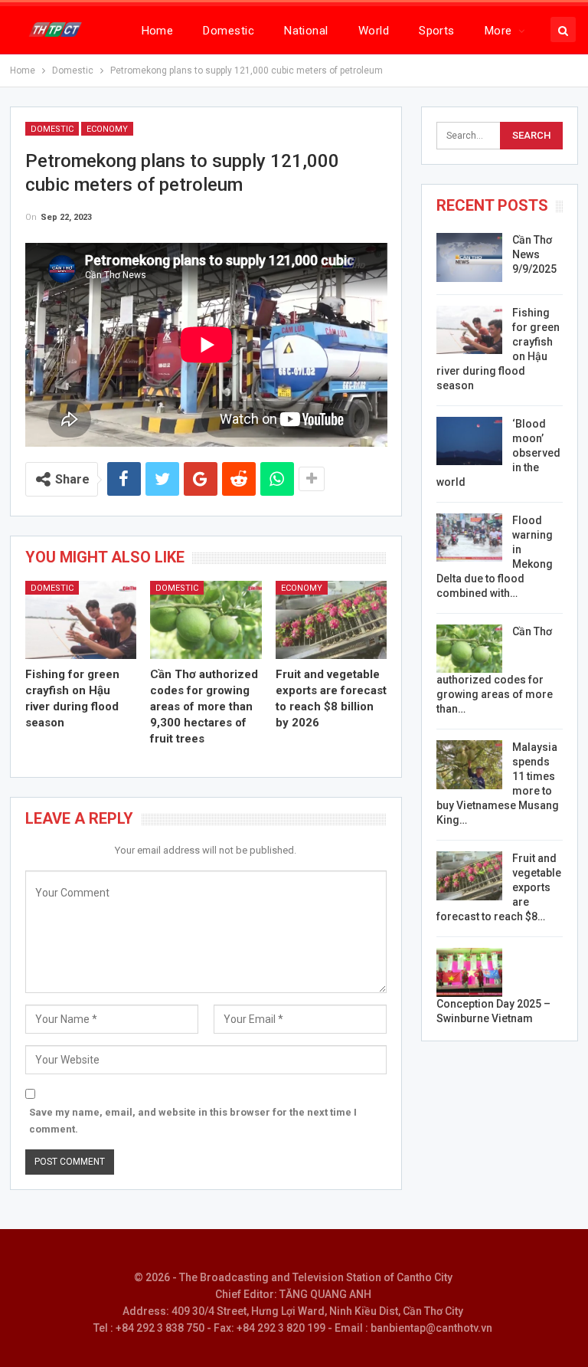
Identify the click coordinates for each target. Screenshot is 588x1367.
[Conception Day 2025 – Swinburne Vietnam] (469, 972)
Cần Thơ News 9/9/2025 (534, 254)
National (306, 31)
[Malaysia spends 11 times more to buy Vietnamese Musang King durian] (469, 764)
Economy (107, 129)
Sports (437, 31)
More (498, 31)
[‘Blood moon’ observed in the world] (469, 441)
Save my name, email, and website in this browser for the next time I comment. (193, 1120)
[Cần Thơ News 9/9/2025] (469, 257)
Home (158, 31)
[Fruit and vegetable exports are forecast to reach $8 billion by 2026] (331, 620)
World (373, 31)
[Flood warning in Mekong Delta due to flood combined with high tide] (469, 537)
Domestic (228, 31)
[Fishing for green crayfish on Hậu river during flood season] (81, 620)
